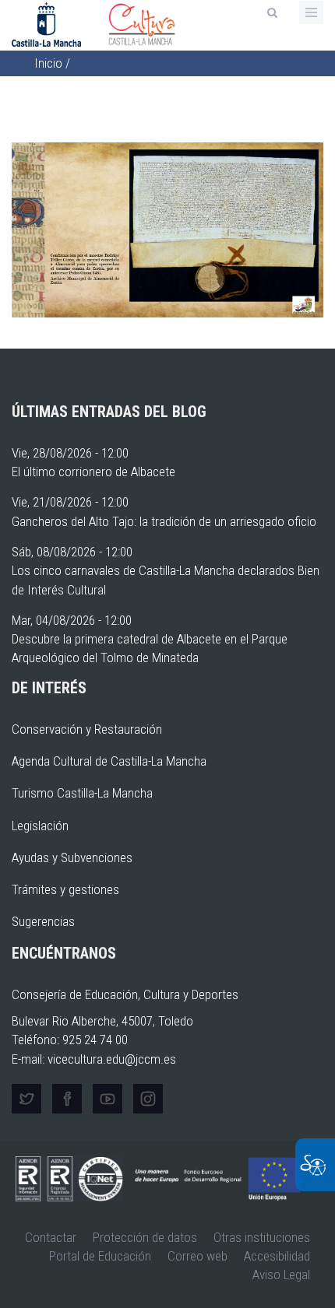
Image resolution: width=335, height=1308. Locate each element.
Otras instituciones (261, 1237)
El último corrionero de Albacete (93, 471)
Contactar (50, 1237)
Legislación (40, 825)
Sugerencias (43, 921)
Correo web (197, 1256)
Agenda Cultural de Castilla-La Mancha (109, 761)
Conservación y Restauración (87, 729)
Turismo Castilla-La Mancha (82, 793)
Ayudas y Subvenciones (72, 857)
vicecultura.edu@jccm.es (112, 1059)
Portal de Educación (100, 1256)
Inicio (48, 63)
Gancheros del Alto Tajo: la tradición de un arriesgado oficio (164, 521)
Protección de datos (145, 1237)
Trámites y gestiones (65, 889)
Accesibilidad (277, 1256)
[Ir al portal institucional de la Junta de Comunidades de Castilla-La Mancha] (48, 23)
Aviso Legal (281, 1274)
